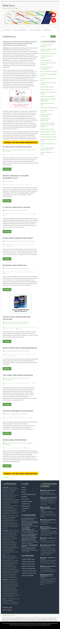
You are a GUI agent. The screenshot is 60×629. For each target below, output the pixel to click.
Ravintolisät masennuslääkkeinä (48, 107)
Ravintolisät (7, 30)
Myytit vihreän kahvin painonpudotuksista (20, 348)
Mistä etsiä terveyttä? (45, 60)
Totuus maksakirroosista (46, 89)
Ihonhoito (24, 521)
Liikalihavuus (11, 154)
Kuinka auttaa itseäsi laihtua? (15, 440)
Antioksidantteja (28, 518)
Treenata (24, 323)
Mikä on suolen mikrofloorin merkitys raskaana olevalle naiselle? (47, 124)
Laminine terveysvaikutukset (19, 30)
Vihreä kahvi (5, 356)
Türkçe (34, 573)
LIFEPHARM (5, 487)
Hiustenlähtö (29, 519)
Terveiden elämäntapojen (30, 547)
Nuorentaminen (25, 534)
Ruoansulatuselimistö (28, 539)
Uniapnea (23, 548)
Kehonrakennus (26, 526)
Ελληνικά (29, 561)
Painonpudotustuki (20, 184)
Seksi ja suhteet (25, 499)
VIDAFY (4, 515)
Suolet (29, 543)
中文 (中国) (30, 575)
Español (24, 563)
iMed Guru (9, 5)
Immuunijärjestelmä (31, 523)
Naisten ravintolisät (7, 610)
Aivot (23, 518)
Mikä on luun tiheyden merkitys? (48, 71)
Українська (24, 575)
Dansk (33, 559)
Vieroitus (31, 271)
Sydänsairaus (25, 545)
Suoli (31, 543)
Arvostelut (24, 489)
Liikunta (15, 244)
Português (24, 570)
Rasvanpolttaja (25, 417)
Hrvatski (33, 563)
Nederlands (32, 568)
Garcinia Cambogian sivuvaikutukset (18, 411)
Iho (33, 519)
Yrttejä (34, 271)
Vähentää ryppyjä (34, 550)
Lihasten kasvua (12, 327)
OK (30, 626)
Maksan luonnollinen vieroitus (48, 131)
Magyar (24, 566)
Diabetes (35, 518)
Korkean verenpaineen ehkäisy (48, 136)
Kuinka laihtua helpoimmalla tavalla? (18, 238)
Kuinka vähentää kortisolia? (47, 96)
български (24, 559)
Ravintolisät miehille (7, 607)
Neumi (4, 555)
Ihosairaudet (29, 521)
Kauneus (24, 492)
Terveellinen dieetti (22, 154)
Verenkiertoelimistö (30, 548)
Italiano (24, 568)
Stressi (26, 543)
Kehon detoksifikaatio (27, 524)
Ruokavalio (16, 154)
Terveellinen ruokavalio (10, 150)
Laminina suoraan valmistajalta (48, 53)
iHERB (4, 598)
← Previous (6, 477)
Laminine (26, 529)
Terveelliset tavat (21, 150)
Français (29, 563)
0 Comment (32, 154)
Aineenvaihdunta (7, 354)
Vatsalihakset (11, 328)
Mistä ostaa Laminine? (35, 30)
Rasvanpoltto (24, 213)
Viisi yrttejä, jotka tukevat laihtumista (18, 375)
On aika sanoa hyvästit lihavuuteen (17, 147)
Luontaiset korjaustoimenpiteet (12, 268)
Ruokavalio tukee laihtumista (14, 265)
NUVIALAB (5, 579)
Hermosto (24, 519)
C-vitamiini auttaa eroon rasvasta (16, 207)
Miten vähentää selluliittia (47, 87)
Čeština (29, 559)
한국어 (27, 568)
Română (30, 570)
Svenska (30, 573)
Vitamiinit (29, 213)
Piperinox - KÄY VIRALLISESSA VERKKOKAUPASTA (20, 142)
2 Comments (13, 356)
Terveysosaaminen (31, 150)
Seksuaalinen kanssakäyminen (27, 542)
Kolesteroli (32, 526)
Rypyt (35, 540)
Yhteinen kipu (24, 551)
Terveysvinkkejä (7, 151)
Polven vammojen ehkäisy (47, 129)
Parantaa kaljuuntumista (26, 537)
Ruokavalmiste (25, 383)
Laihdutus (6, 154)
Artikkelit (7, 210)
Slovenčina (24, 573)
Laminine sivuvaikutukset (49, 490)
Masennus (31, 532)
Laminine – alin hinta (47, 538)
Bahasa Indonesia (30, 566)
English (33, 561)
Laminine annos (47, 30)
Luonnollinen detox (25, 532)
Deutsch (24, 561)
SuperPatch (5, 530)
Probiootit (34, 537)
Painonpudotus (13, 184)
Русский (34, 570)
